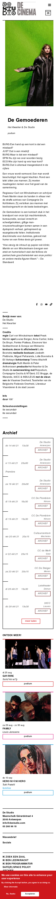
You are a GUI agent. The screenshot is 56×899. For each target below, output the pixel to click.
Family (7, 729)
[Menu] (48, 5)
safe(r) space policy (17, 867)
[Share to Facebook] (37, 304)
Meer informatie (11, 887)
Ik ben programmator (18, 864)
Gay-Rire (8, 676)
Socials (7, 843)
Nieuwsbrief (9, 837)
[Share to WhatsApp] (41, 304)
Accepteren (30, 894)
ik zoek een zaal (14, 857)
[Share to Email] (46, 304)
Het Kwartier (9, 324)
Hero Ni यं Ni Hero (14, 781)
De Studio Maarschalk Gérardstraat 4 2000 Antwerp (18, 816)
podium (11, 133)
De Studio (8, 320)
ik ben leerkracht (15, 860)
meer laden (31, 621)
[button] (51, 304)
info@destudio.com (14, 823)
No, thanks (10, 894)
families (7, 788)
